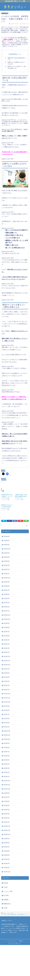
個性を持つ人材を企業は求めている (17, 58)
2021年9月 (6, 706)
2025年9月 (6, 553)
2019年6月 (6, 801)
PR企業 (5, 883)
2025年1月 (6, 573)
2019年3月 (6, 813)
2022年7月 (6, 669)
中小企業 (6, 895)
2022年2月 (6, 689)
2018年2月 (6, 867)
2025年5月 (6, 561)
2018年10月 (6, 834)
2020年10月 (6, 739)
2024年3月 (6, 606)
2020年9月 (6, 743)
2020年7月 (6, 751)
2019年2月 (6, 818)
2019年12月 (6, 780)
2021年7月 (6, 714)
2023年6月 (6, 635)
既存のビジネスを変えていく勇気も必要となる (17, 67)
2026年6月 (6, 540)
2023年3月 (6, 644)
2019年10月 (6, 789)
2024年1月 (6, 611)
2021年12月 (6, 693)
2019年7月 (6, 797)
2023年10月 (6, 619)
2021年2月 (6, 726)
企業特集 (6, 899)
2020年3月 (6, 768)
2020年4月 (6, 764)
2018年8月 (6, 842)
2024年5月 (6, 598)
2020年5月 (6, 760)
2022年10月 (6, 664)
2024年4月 (6, 602)
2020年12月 (6, 731)
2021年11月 (6, 698)
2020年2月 (6, 772)
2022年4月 (6, 681)
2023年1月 (6, 652)
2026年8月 (6, 536)
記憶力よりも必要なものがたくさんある (17, 63)
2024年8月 (6, 586)
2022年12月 (6, 656)
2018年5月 (6, 855)
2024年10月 (6, 577)
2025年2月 (6, 569)
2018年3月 (6, 863)
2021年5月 (6, 718)
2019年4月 (6, 809)
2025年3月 (6, 565)
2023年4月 (6, 640)
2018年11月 (6, 830)
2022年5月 (6, 677)
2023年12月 (6, 615)
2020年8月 (6, 747)
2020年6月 (6, 755)
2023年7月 (6, 631)
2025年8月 (6, 557)
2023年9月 (6, 623)
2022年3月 (6, 685)
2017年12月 (6, 871)
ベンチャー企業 (5, 13)
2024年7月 (6, 590)
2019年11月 (6, 784)
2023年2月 (6, 648)
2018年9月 (6, 838)
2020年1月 (6, 776)
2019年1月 (6, 822)
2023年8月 (6, 627)
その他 (5, 887)
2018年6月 (6, 851)
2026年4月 (6, 544)
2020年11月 (6, 735)
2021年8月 (6, 710)
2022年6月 (6, 673)
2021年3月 (6, 722)
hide (19, 54)
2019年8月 (6, 793)
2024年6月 (6, 594)
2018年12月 (6, 826)
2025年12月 (6, 549)
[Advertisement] (15, 960)
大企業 (5, 908)
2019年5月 (6, 805)
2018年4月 (6, 859)
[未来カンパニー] (15, 9)
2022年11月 (6, 660)
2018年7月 (6, 847)
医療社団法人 (7, 903)
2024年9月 (6, 582)
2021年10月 (6, 702)
